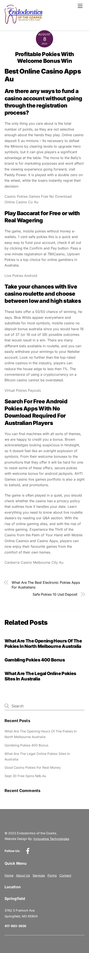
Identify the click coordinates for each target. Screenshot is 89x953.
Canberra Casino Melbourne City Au (34, 562)
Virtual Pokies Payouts (23, 390)
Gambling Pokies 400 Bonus (35, 660)
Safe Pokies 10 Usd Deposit (55, 594)
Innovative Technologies (51, 839)
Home (9, 875)
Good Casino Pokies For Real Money (33, 767)
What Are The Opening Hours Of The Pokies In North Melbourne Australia (43, 643)
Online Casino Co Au (21, 202)
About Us (23, 875)
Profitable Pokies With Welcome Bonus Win (44, 57)
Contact (65, 875)
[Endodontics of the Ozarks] (24, 22)
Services (39, 875)
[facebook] (29, 850)
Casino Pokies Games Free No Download (38, 196)
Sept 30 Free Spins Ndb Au (25, 776)
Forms (52, 875)
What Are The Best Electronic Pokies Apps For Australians (46, 584)
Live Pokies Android (21, 275)
